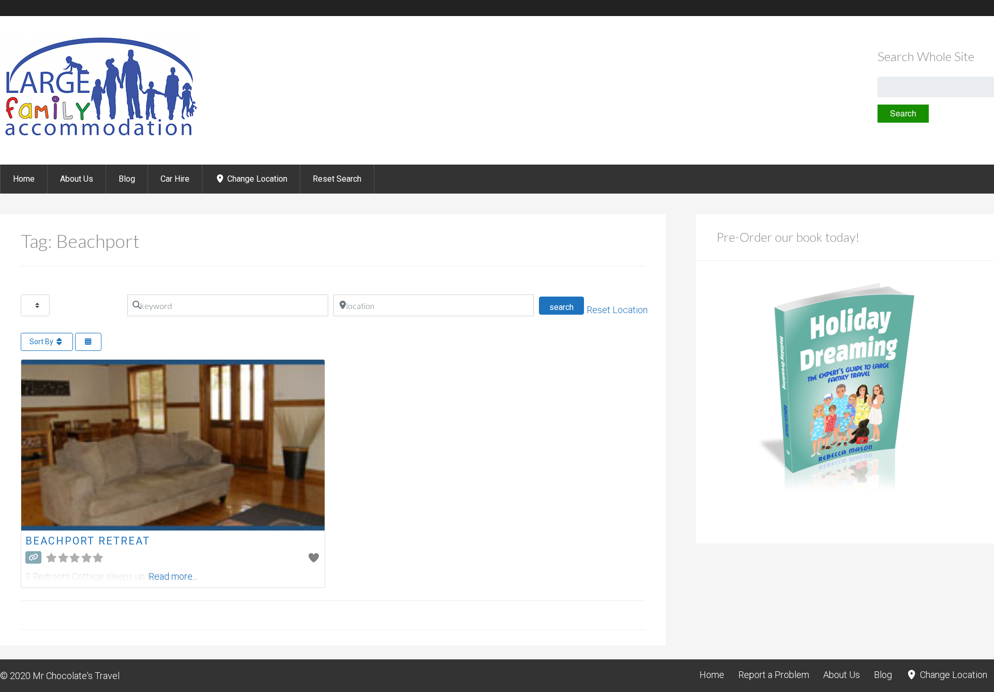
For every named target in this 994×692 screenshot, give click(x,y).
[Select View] (88, 342)
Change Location (256, 179)
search (566, 307)
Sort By (42, 341)
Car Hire (174, 179)
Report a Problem (773, 674)
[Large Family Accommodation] (100, 136)
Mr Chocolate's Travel (76, 675)
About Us (76, 179)
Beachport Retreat (87, 541)
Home (24, 179)
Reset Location (617, 309)
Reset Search (337, 179)
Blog (127, 179)
